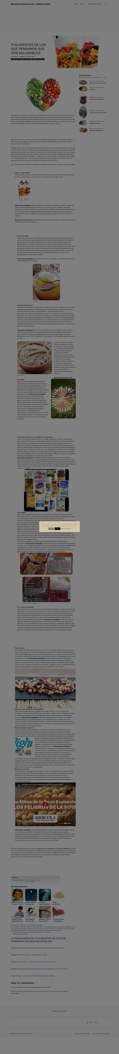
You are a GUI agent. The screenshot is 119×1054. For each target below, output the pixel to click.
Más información (66, 528)
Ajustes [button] (57, 528)
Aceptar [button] (51, 528)
